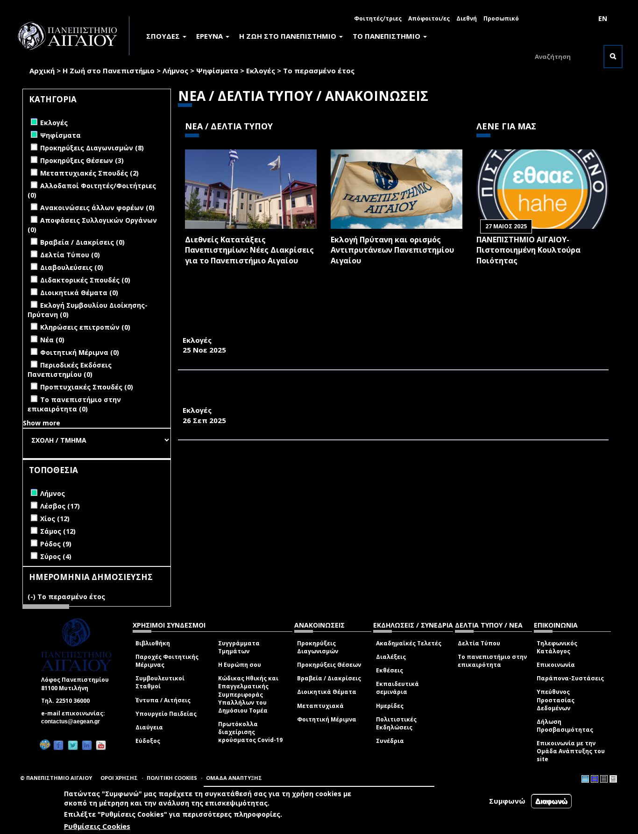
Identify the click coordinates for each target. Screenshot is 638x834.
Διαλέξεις (391, 657)
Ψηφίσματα (217, 70)
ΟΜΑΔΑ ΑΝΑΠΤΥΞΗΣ (234, 777)
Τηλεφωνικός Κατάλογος (557, 647)
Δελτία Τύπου (479, 643)
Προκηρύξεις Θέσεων (329, 665)
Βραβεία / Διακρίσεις (329, 678)
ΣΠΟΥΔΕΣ (164, 36)
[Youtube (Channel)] (101, 745)
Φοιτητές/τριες (378, 18)
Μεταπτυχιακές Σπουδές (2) (89, 173)
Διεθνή (466, 18)
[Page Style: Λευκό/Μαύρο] (604, 779)
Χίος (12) (55, 518)
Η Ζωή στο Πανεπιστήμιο (109, 70)
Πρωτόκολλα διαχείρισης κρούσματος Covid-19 (250, 732)
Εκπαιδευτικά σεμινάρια (397, 688)
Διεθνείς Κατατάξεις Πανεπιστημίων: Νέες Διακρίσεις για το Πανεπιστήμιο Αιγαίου (249, 250)
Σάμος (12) (58, 531)
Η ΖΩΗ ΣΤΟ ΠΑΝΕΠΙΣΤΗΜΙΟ (288, 36)
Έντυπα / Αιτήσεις (163, 700)
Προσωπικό (501, 18)
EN (602, 18)
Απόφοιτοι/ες (429, 18)
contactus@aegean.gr (73, 721)
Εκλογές (260, 70)
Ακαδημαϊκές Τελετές (408, 643)
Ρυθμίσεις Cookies (97, 826)
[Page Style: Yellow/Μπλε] (594, 779)
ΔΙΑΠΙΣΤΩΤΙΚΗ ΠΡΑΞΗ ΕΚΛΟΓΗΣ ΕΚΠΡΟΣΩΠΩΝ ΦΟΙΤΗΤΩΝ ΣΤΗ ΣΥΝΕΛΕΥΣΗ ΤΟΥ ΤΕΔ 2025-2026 (358, 330)
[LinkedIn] (87, 745)
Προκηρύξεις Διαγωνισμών (317, 647)
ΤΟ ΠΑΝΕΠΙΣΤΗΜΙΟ (387, 36)
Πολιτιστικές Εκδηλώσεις (396, 723)
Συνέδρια (390, 741)
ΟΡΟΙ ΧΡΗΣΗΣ (119, 777)
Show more (41, 422)
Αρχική (42, 70)
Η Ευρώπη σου (239, 665)
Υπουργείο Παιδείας (166, 714)
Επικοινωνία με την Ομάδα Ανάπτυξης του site (571, 751)
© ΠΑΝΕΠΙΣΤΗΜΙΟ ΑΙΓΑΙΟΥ (56, 777)
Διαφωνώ (551, 801)
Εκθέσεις (389, 670)
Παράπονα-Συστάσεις (570, 678)
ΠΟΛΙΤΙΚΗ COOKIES (172, 777)
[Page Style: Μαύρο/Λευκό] (613, 779)
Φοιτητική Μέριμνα (326, 719)
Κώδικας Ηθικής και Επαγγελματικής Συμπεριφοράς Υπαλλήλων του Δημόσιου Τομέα (248, 694)
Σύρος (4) (55, 556)
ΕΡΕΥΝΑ (210, 36)
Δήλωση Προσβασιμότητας (565, 726)
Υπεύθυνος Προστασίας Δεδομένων (555, 700)
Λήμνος (175, 70)
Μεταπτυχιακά (320, 706)
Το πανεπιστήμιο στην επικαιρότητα (492, 661)
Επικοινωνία (556, 665)
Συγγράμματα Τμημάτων (239, 647)
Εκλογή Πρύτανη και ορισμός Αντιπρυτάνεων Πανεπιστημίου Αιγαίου (392, 250)
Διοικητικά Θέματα (326, 692)
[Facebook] (58, 745)
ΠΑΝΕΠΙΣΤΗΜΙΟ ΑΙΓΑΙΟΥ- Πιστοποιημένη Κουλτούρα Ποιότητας (528, 250)
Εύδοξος (147, 741)
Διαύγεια (149, 727)
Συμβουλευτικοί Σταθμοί (159, 682)
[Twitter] (73, 745)
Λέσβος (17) (60, 506)
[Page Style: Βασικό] (585, 779)
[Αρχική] (72, 35)
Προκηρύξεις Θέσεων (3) (82, 160)
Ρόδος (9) (55, 543)
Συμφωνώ (507, 801)
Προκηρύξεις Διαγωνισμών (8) (92, 147)
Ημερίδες (390, 706)
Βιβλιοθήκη (152, 643)
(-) (32, 596)
